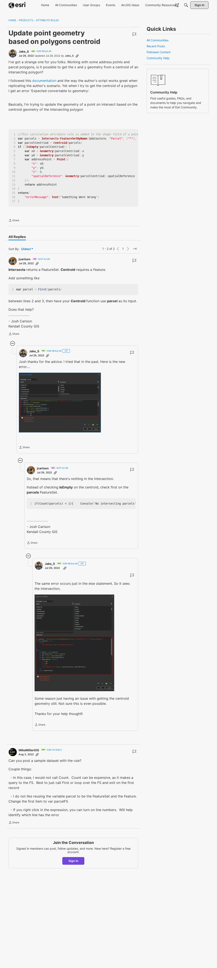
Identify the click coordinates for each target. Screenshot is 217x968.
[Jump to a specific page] (134, 248)
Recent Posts (156, 46)
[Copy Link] (77, 56)
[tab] (17, 236)
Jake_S (24, 51)
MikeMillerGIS (29, 750)
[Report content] (134, 34)
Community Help (158, 58)
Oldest (26, 249)
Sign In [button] (73, 861)
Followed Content (159, 52)
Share (13, 221)
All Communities (157, 40)
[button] (60, 402)
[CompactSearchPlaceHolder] (186, 5)
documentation (44, 80)
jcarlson (25, 259)
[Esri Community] (17, 5)
